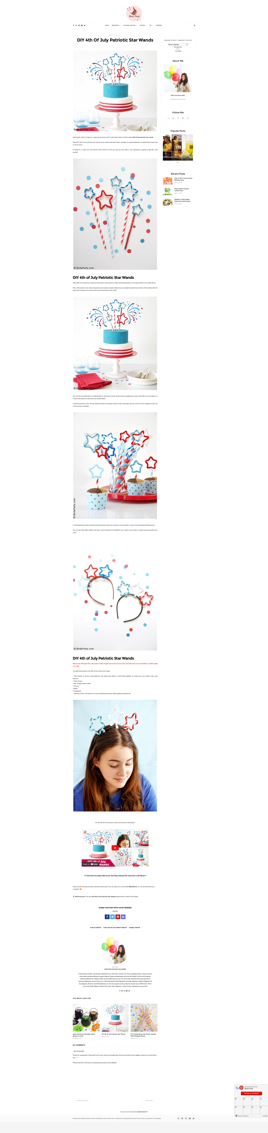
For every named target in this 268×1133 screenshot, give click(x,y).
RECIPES (142, 25)
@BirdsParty (143, 1111)
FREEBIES (159, 25)
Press (138, 1118)
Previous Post (82, 1100)
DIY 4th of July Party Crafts (116, 927)
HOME (107, 25)
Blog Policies (128, 1118)
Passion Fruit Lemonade (178, 157)
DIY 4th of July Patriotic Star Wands (103, 896)
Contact (143, 1118)
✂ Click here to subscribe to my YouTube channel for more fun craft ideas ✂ (115, 876)
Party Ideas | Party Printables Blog (93, 1118)
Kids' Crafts (135, 927)
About (134, 1118)
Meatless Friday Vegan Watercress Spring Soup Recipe (182, 201)
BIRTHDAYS (115, 25)
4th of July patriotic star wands (143, 137)
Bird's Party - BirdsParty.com (116, 1118)
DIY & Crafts (115, 35)
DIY (150, 25)
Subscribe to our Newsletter (153, 1118)
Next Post (149, 1100)
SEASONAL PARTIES (129, 25)
